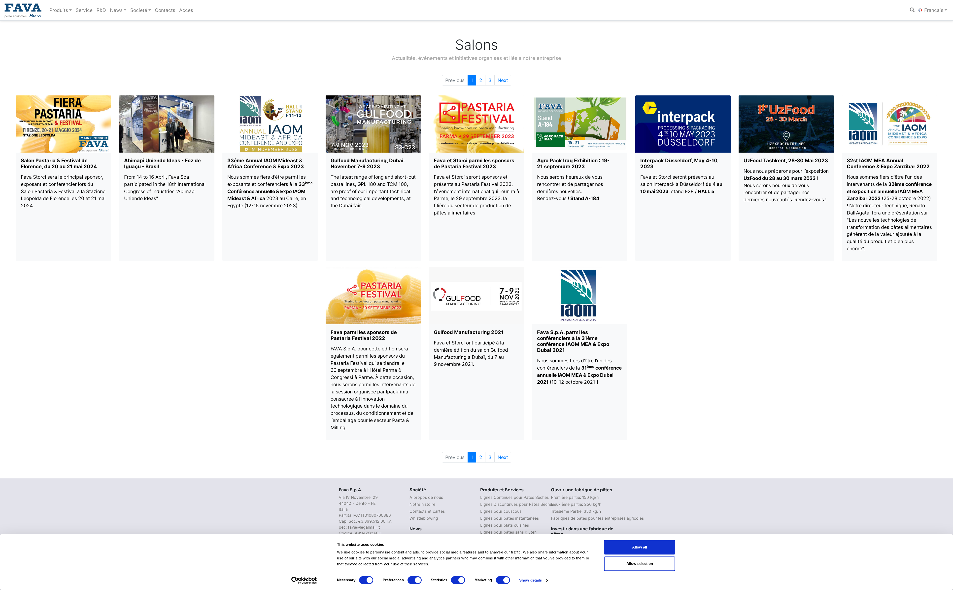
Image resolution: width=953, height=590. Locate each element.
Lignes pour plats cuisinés (504, 525)
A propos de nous (426, 497)
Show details (530, 580)
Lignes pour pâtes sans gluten (508, 532)
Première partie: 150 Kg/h (575, 497)
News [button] (116, 10)
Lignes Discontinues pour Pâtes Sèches (517, 504)
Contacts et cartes (427, 511)
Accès (186, 10)
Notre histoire (422, 504)
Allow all (639, 547)
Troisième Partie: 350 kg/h (576, 511)
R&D (101, 10)
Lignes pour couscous (500, 511)
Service (84, 10)
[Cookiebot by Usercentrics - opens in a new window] (304, 580)
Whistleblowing (423, 518)
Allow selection (639, 563)
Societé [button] (138, 10)
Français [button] (933, 10)
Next (503, 80)
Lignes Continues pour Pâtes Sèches (514, 497)
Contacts (165, 10)
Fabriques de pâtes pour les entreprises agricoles (597, 518)
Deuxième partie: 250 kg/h (576, 504)
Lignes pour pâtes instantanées (509, 518)
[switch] (415, 580)
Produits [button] (58, 10)
